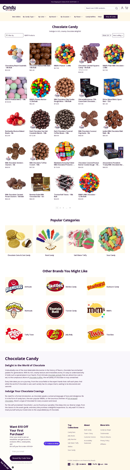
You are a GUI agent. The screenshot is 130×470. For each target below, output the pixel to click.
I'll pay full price (65, 255)
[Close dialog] (85, 213)
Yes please (65, 249)
